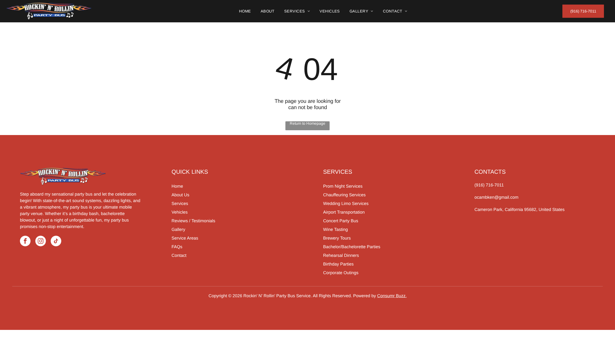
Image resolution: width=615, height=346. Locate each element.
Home (177, 186)
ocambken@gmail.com (496, 197)
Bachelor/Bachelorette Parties (351, 246)
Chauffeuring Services (344, 194)
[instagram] (40, 241)
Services (180, 203)
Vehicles (180, 212)
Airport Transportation (344, 212)
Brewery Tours (337, 238)
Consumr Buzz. (392, 295)
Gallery (178, 229)
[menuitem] (245, 11)
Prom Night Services (343, 186)
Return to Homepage (307, 123)
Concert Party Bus (340, 220)
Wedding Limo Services (346, 203)
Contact (179, 255)
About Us (180, 194)
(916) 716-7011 (489, 185)
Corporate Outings (340, 272)
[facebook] (25, 241)
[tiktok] (56, 241)
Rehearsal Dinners (341, 255)
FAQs (177, 246)
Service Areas (185, 238)
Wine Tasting (335, 229)
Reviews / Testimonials (193, 220)
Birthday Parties (338, 264)
